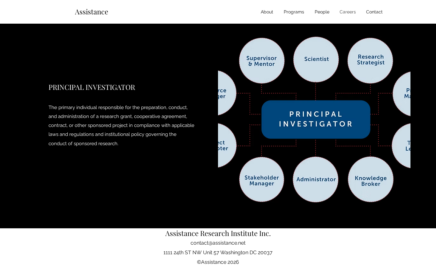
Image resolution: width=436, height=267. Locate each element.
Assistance (92, 11)
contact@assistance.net (218, 243)
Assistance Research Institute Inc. (218, 233)
